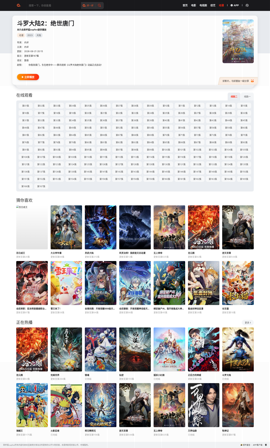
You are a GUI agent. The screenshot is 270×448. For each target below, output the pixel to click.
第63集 (56, 135)
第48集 (56, 127)
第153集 (57, 179)
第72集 (197, 135)
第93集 (56, 149)
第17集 (41, 113)
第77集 (41, 142)
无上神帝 (158, 253)
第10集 (166, 105)
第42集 (197, 120)
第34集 (72, 120)
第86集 (181, 142)
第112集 (119, 157)
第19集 (72, 113)
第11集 (181, 105)
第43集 (213, 120)
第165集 (244, 179)
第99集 (150, 149)
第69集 (150, 135)
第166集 (25, 186)
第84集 (150, 142)
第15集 (244, 105)
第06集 (103, 105)
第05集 (88, 105)
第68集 (134, 135)
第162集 (197, 179)
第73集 (212, 135)
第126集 (104, 164)
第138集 (57, 171)
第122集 (41, 164)
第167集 (41, 186)
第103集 (213, 149)
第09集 (150, 105)
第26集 (181, 113)
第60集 (244, 127)
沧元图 (191, 253)
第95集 (88, 149)
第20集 (88, 113)
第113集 (135, 157)
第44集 (228, 120)
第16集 (25, 113)
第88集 (213, 142)
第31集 (25, 120)
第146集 (182, 171)
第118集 (213, 157)
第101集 (182, 149)
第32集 (41, 120)
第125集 (88, 164)
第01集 (25, 105)
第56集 (181, 127)
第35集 (88, 120)
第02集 (41, 105)
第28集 (212, 113)
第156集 (104, 179)
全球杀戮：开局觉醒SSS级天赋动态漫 (100, 308)
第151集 (26, 179)
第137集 (41, 171)
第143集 (135, 171)
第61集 (25, 135)
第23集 (134, 113)
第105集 (244, 149)
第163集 (213, 179)
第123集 (57, 164)
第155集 (88, 179)
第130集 (166, 164)
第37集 (119, 120)
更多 (247, 322)
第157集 (119, 179)
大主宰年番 (56, 253)
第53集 (134, 127)
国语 (26, 60)
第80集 (88, 142)
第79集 (72, 142)
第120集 (244, 157)
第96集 (103, 149)
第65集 (88, 135)
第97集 (119, 149)
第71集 (181, 135)
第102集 (197, 149)
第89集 (228, 142)
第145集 (166, 171)
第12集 (197, 105)
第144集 (150, 171)
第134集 (228, 164)
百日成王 (20, 253)
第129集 (150, 164)
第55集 (166, 127)
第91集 (25, 149)
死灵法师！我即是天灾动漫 (132, 253)
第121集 (26, 164)
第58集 (213, 127)
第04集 (72, 105)
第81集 (103, 142)
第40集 (166, 120)
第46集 (25, 127)
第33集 (56, 120)
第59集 (228, 127)
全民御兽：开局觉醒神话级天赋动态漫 (135, 308)
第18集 (56, 113)
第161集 (182, 179)
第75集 (244, 135)
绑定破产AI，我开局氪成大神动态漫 (169, 308)
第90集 (244, 142)
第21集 (103, 113)
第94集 (72, 149)
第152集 (41, 179)
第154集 (72, 179)
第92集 (41, 149)
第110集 (88, 157)
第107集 (41, 157)
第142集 (119, 171)
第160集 (166, 179)
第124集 (72, 164)
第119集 (228, 157)
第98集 (134, 149)
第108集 (57, 157)
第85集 (166, 142)
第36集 (103, 120)
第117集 (197, 157)
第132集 (197, 164)
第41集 (181, 120)
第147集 (197, 171)
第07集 (119, 105)
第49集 (72, 127)
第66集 (103, 135)
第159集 (150, 179)
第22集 (119, 113)
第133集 (213, 164)
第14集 (228, 105)
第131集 (182, 164)
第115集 (166, 157)
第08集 (134, 105)
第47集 (41, 127)
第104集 (228, 149)
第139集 (72, 171)
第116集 (182, 157)
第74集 (228, 135)
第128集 (135, 164)
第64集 (72, 135)
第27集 (197, 113)
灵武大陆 (89, 253)
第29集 (228, 113)
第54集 (150, 127)
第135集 (244, 164)
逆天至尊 (226, 253)
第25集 (166, 113)
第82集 (119, 142)
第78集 (56, 142)
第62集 (41, 135)
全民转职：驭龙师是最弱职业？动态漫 (32, 308)
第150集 (244, 171)
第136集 (25, 171)
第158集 (135, 179)
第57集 (197, 127)
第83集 (134, 142)
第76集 (25, 142)
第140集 (88, 171)
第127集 (119, 164)
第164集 (228, 179)
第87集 (197, 142)
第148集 (213, 171)
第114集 (151, 157)
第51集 (103, 127)
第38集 (134, 120)
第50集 (88, 127)
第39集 (150, 120)
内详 (26, 42)
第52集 (119, 127)
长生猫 (225, 308)
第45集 (244, 120)
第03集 (56, 105)
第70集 (166, 135)
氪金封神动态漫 (195, 308)
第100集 (166, 149)
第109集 (72, 157)
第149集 (228, 171)
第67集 (119, 135)
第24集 (150, 113)
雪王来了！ (56, 308)
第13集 (213, 105)
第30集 (244, 113)
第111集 (104, 157)
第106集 (25, 157)
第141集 (104, 171)
